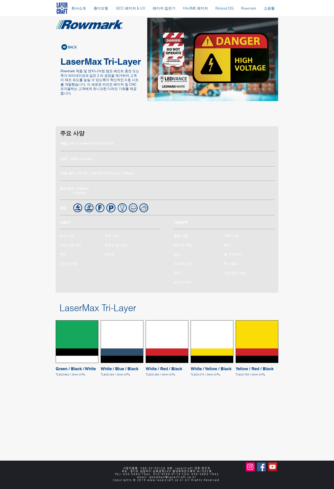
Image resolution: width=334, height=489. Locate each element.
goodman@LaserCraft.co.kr (173, 477)
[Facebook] (261, 466)
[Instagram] (250, 466)
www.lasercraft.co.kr (165, 480)
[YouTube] (272, 466)
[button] (101, 8)
